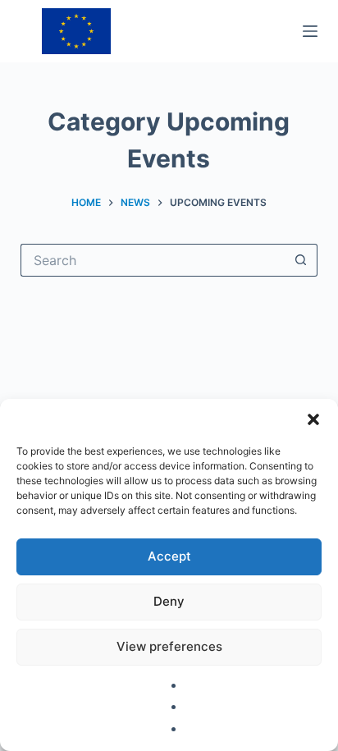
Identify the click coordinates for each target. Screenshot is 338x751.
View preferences (169, 646)
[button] (313, 419)
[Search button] (301, 260)
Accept (169, 556)
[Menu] (310, 31)
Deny (169, 601)
